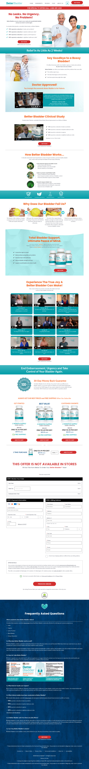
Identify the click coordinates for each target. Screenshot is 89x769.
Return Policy (28, 751)
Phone (48, 540)
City (48, 526)
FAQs (53, 3)
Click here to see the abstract (13, 712)
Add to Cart (19, 440)
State (66, 526)
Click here (48, 138)
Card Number (11, 507)
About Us (60, 3)
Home (31, 3)
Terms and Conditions (47, 576)
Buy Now (77, 2)
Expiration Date (11, 514)
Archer (47, 758)
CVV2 (9, 521)
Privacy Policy (59, 576)
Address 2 (49, 518)
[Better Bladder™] (14, 3)
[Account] (67, 3)
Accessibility (69, 751)
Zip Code (49, 533)
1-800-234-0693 (33, 566)
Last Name (68, 504)
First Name (50, 504)
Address (49, 511)
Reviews (47, 3)
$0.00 (79, 483)
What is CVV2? (22, 524)
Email (48, 547)
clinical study (27, 623)
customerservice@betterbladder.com (67, 565)
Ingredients (39, 3)
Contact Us (20, 751)
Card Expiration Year (30, 514)
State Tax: (11, 488)
